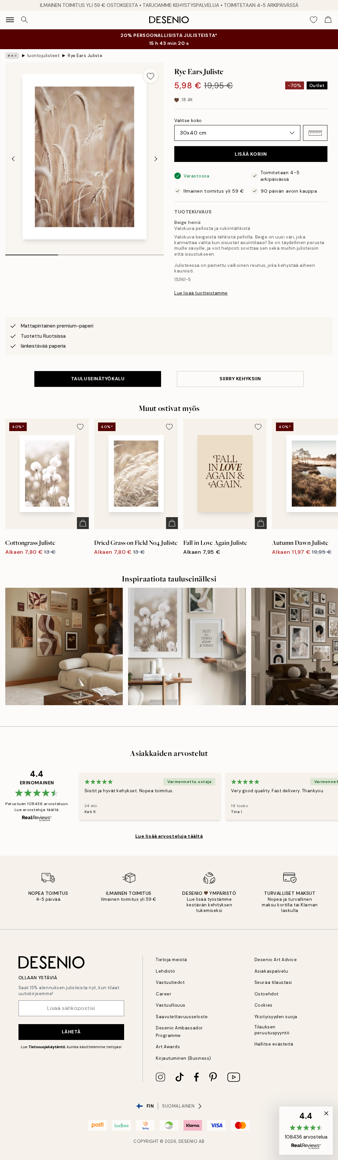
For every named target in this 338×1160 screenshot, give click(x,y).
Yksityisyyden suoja (275, 1016)
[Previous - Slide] (13, 159)
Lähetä (71, 1032)
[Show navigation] (10, 20)
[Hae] (24, 20)
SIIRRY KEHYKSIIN (240, 379)
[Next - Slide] (156, 159)
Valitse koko (188, 120)
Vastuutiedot (170, 982)
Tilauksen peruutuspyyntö (271, 1029)
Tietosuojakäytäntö (46, 1047)
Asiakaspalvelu (271, 971)
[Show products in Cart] (328, 20)
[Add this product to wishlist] (150, 75)
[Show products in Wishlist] (313, 20)
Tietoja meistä (171, 959)
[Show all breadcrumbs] (12, 55)
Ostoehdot (266, 994)
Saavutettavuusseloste (182, 1016)
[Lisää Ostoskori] (83, 523)
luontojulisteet (43, 55)
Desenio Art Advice (275, 959)
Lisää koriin (251, 154)
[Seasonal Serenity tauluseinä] (64, 646)
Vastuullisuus (171, 1005)
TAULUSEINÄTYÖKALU (98, 379)
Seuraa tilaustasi (273, 982)
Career (163, 994)
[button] (315, 133)
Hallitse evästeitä (273, 1044)
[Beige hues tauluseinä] (187, 646)
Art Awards (168, 1047)
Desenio (188, 1141)
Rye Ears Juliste (85, 55)
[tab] (31, 252)
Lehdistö (165, 971)
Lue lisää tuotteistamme (201, 293)
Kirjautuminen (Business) (183, 1058)
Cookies (263, 1005)
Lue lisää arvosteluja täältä (169, 836)
